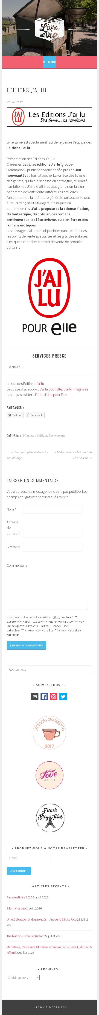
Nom (11, 509)
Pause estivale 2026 (19, 897)
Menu (52, 62)
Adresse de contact (14, 527)
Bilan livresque (16, 908)
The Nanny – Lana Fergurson (25, 936)
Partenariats (57, 435)
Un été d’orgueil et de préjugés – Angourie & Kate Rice (41, 919)
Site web (13, 547)
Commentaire (14, 565)
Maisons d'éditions (35, 435)
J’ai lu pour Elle (51, 389)
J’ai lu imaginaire (76, 389)
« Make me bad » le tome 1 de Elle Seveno (73, 455)
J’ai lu (40, 383)
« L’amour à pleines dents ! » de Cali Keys (27, 455)
